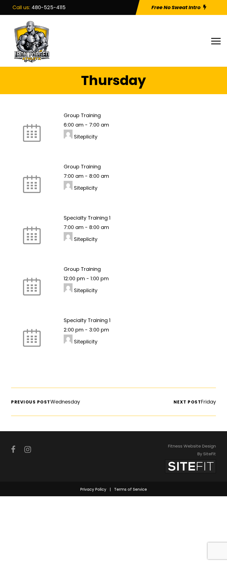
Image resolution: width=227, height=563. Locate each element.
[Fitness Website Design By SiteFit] (190, 466)
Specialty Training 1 (87, 217)
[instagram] (27, 449)
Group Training (82, 115)
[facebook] (13, 449)
